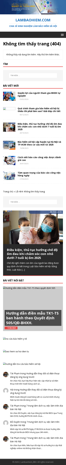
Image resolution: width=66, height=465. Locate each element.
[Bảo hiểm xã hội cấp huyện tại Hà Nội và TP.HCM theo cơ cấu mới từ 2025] (9, 147)
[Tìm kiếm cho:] (33, 75)
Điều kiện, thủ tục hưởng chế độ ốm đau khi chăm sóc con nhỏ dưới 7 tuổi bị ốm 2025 (40, 126)
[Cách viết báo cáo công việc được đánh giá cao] (9, 163)
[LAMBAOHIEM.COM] (33, 12)
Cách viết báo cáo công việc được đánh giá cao (39, 158)
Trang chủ (8, 191)
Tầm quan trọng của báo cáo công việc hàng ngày (39, 174)
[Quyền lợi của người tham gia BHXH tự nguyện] (9, 98)
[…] (23, 269)
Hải (11, 389)
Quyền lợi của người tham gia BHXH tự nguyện (39, 94)
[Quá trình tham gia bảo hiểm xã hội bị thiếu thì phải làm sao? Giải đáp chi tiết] (9, 114)
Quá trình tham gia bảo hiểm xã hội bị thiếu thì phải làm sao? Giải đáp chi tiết (39, 110)
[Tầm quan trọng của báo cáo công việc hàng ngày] (9, 178)
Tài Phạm (15, 373)
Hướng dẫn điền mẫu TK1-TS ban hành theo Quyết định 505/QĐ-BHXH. (32, 318)
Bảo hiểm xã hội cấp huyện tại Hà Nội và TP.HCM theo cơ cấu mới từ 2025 (39, 143)
